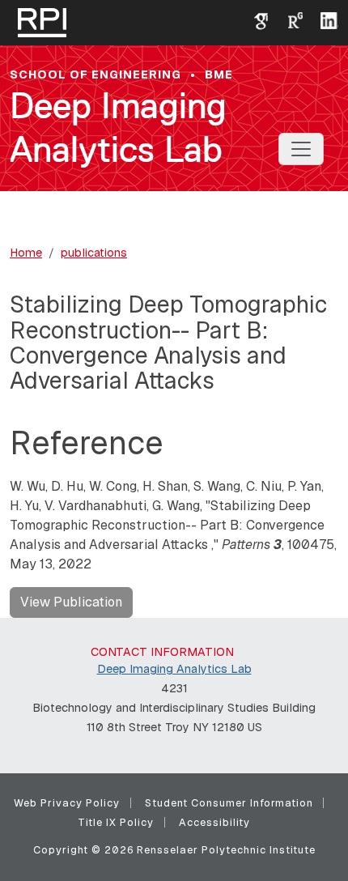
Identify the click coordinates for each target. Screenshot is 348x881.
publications (94, 252)
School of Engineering (95, 74)
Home (26, 252)
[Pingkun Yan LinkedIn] (323, 19)
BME (219, 74)
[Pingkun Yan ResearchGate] (289, 19)
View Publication (71, 602)
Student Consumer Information (229, 803)
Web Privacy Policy (67, 803)
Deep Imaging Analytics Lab (118, 127)
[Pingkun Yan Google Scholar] (255, 19)
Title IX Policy (116, 822)
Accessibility (214, 822)
